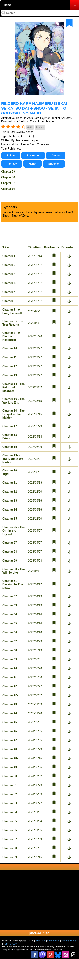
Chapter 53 (9, 803)
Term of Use (10, 943)
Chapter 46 (9, 731)
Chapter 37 (9, 641)
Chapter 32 (9, 596)
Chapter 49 (9, 767)
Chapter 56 (8, 188)
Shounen (53, 163)
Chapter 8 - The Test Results (12, 323)
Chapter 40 (9, 668)
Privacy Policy (69, 940)
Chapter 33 (9, 605)
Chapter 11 (9, 357)
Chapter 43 (9, 704)
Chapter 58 (8, 177)
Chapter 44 (9, 713)
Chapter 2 (8, 265)
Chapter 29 (9, 560)
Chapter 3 (8, 274)
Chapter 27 (9, 542)
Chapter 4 (8, 283)
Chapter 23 (9, 500)
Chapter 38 (9, 650)
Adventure (33, 155)
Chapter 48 (9, 749)
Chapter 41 (9, 677)
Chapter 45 (9, 722)
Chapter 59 (8, 171)
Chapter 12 (9, 366)
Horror (32, 163)
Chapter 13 (9, 375)
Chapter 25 (9, 518)
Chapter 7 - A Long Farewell (12, 311)
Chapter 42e (10, 695)
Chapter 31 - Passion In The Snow (12, 584)
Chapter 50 (9, 776)
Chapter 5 (8, 292)
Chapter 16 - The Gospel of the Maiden (13, 414)
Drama (55, 155)
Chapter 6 (8, 301)
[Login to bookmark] (69, 23)
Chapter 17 (9, 426)
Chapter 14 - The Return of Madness (13, 387)
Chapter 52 (9, 794)
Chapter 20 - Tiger (10, 472)
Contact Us (53, 940)
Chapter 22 (9, 491)
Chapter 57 (8, 183)
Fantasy (12, 163)
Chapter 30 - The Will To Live (13, 571)
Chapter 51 (9, 785)
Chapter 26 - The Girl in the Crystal (13, 530)
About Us (40, 940)
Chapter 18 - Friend (10, 436)
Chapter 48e (10, 758)
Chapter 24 (9, 509)
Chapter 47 (9, 740)
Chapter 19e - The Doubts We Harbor (12, 459)
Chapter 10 (9, 348)
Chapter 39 (9, 659)
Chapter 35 (9, 623)
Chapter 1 (8, 256)
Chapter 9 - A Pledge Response (11, 336)
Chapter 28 (9, 551)
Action (11, 155)
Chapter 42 (9, 686)
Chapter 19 (9, 446)
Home (7, 5)
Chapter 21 (9, 482)
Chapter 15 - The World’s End (13, 400)
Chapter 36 (9, 632)
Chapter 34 (9, 614)
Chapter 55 (9, 821)
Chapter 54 (9, 812)
